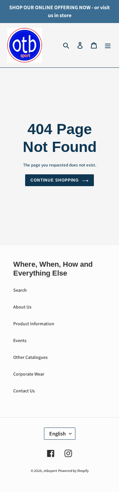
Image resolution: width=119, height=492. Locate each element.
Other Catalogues (30, 357)
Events (19, 340)
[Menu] (108, 45)
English (57, 433)
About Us (22, 307)
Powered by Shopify (73, 470)
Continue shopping (54, 180)
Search (20, 290)
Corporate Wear (28, 374)
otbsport (50, 470)
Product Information (33, 324)
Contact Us (24, 391)
